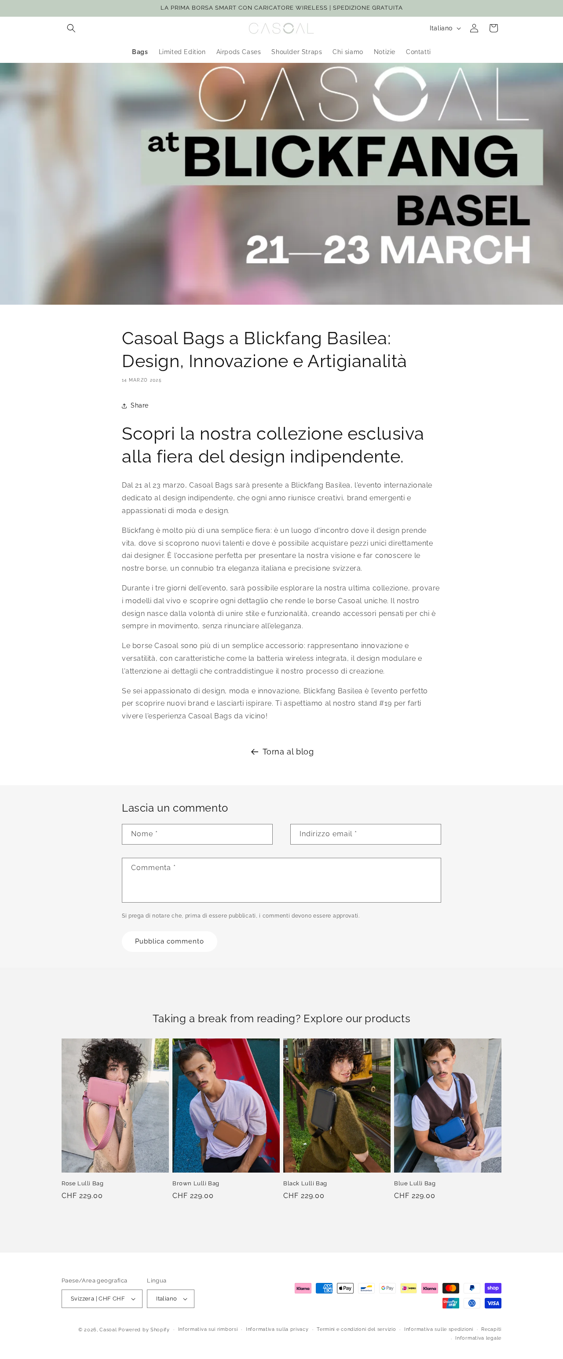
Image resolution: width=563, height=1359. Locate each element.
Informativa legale (478, 1338)
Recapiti (491, 1329)
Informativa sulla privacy (277, 1329)
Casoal (108, 1330)
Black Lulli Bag (305, 1183)
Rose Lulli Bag (82, 1183)
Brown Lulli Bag (195, 1183)
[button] (71, 28)
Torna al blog (288, 751)
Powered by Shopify (144, 1330)
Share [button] (140, 405)
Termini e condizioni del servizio (356, 1329)
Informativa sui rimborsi (208, 1329)
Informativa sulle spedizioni (438, 1329)
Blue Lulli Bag (414, 1183)
